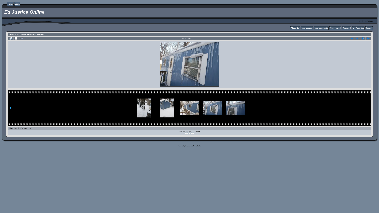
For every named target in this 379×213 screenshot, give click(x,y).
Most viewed (335, 28)
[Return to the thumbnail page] (10, 38)
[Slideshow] (21, 38)
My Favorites (358, 28)
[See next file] (363, 38)
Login (17, 4)
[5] (193, 133)
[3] (189, 133)
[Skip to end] (368, 38)
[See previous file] (357, 38)
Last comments (321, 28)
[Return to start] (352, 38)
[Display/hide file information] (16, 38)
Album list (295, 28)
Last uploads (307, 28)
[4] (191, 133)
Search (369, 28)
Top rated (347, 28)
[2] (188, 133)
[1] (186, 133)
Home (10, 4)
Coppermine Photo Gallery (193, 146)
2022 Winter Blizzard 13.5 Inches (30, 35)
